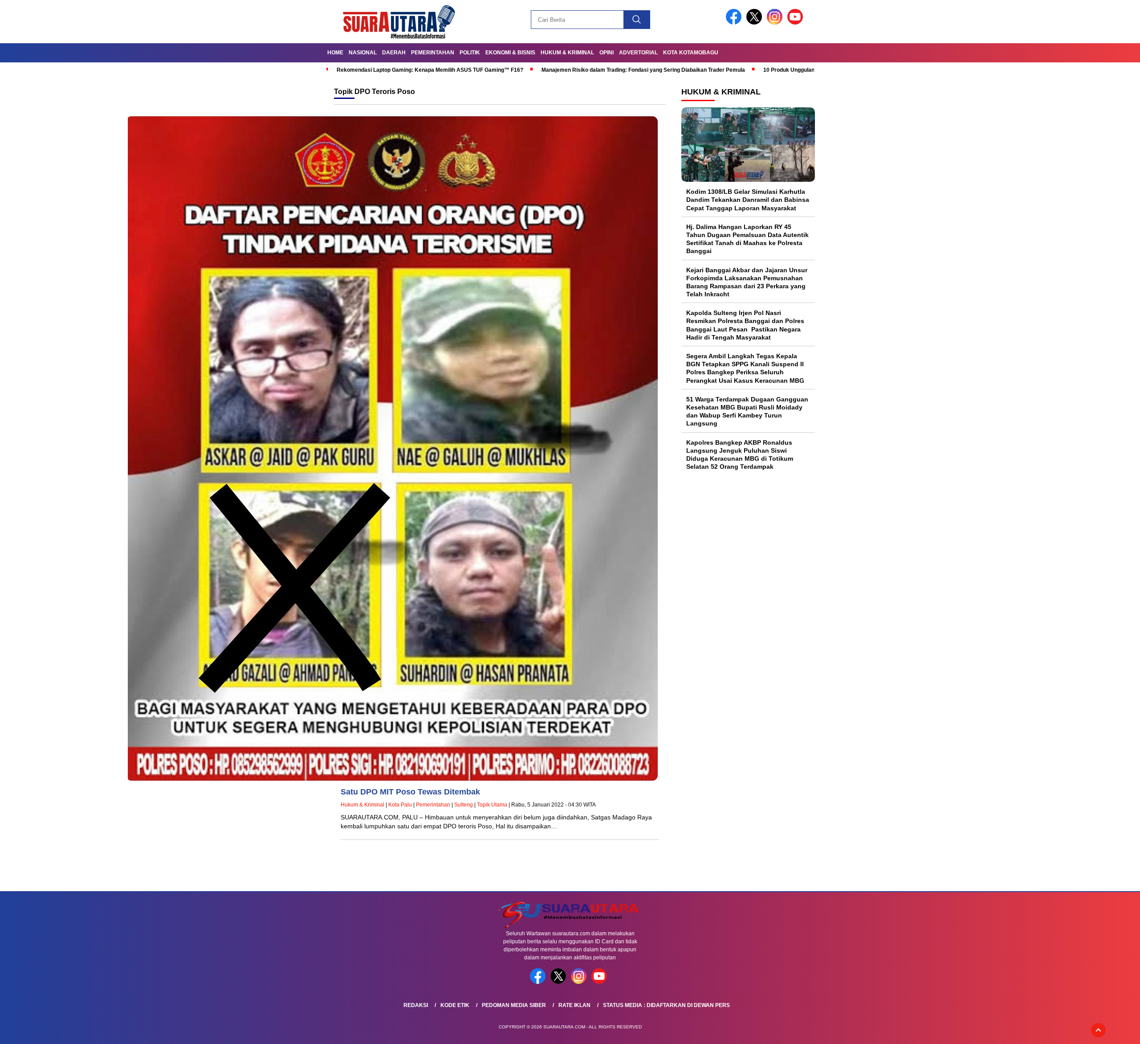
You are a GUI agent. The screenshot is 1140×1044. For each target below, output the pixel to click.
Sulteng (463, 805)
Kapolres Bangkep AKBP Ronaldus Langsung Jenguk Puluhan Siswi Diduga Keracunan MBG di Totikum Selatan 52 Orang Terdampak (739, 454)
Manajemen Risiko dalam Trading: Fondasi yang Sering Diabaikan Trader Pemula (643, 70)
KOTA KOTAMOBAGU (690, 52)
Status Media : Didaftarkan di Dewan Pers (666, 1005)
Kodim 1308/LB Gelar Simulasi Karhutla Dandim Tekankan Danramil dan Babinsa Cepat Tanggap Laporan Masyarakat (747, 199)
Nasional (363, 52)
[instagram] (776, 22)
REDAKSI (415, 1005)
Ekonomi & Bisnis (510, 52)
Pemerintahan (432, 52)
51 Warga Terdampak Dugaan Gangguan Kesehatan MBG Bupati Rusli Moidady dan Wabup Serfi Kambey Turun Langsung (747, 411)
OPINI (606, 52)
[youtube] (796, 22)
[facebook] (735, 22)
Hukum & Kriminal (567, 52)
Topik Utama (492, 805)
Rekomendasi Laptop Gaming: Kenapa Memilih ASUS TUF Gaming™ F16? (430, 70)
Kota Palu (400, 805)
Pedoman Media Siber (514, 1005)
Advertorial (638, 52)
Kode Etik (454, 1005)
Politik (470, 52)
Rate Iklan (574, 1005)
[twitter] (755, 22)
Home (335, 52)
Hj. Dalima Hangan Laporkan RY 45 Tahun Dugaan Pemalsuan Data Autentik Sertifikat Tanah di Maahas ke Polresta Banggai (747, 239)
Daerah (394, 52)
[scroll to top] (1098, 1030)
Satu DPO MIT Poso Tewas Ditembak (410, 791)
